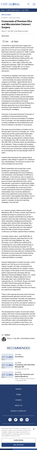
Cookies (18, 400)
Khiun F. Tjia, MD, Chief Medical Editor (21, 338)
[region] (18, 437)
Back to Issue (6, 14)
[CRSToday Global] (10, 4)
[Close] (34, 429)
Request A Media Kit (18, 411)
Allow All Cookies (18, 444)
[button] (6, 335)
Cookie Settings (18, 440)
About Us (18, 405)
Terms (18, 394)
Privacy (19, 389)
